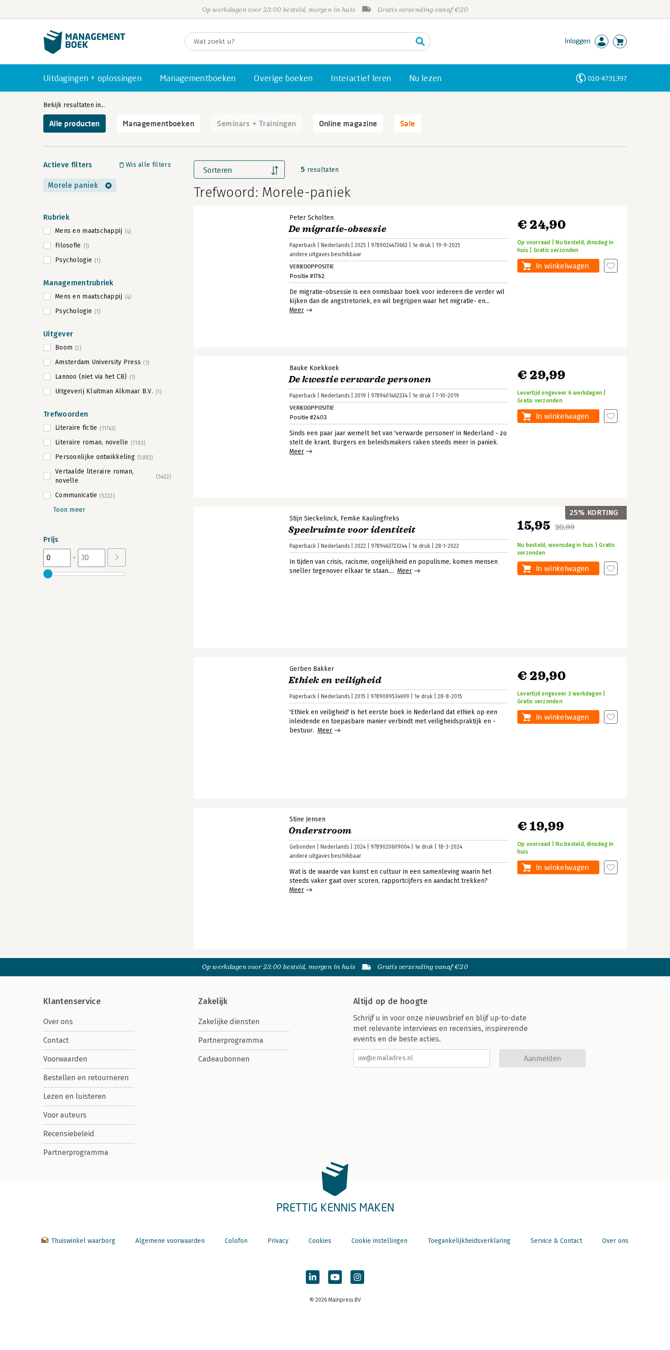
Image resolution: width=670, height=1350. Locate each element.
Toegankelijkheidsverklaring (469, 1241)
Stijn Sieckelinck (313, 518)
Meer (296, 310)
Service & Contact (556, 1241)
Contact (56, 1040)
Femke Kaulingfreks (369, 518)
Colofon (236, 1241)
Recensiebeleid (68, 1133)
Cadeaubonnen (224, 1059)
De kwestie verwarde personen (360, 379)
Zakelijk (212, 1001)
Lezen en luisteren (74, 1096)
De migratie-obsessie (337, 229)
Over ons (58, 1021)
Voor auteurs (65, 1115)
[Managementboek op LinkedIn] (313, 1277)
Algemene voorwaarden (170, 1241)
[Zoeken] (420, 41)
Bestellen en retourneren (86, 1077)
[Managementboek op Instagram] (357, 1277)
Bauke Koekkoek (314, 368)
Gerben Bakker (311, 669)
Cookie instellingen (379, 1241)
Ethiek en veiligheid (335, 680)
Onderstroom (320, 830)
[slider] (48, 574)
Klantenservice (72, 1001)
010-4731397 (607, 78)
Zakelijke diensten (229, 1021)
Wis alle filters (148, 165)
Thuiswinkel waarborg (83, 1241)
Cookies (320, 1241)
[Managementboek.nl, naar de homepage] (84, 52)
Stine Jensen (307, 819)
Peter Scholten (311, 218)
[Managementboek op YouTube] (335, 1277)
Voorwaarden (65, 1059)
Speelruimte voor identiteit (352, 530)
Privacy (278, 1241)
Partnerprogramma (75, 1152)
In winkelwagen (562, 265)
